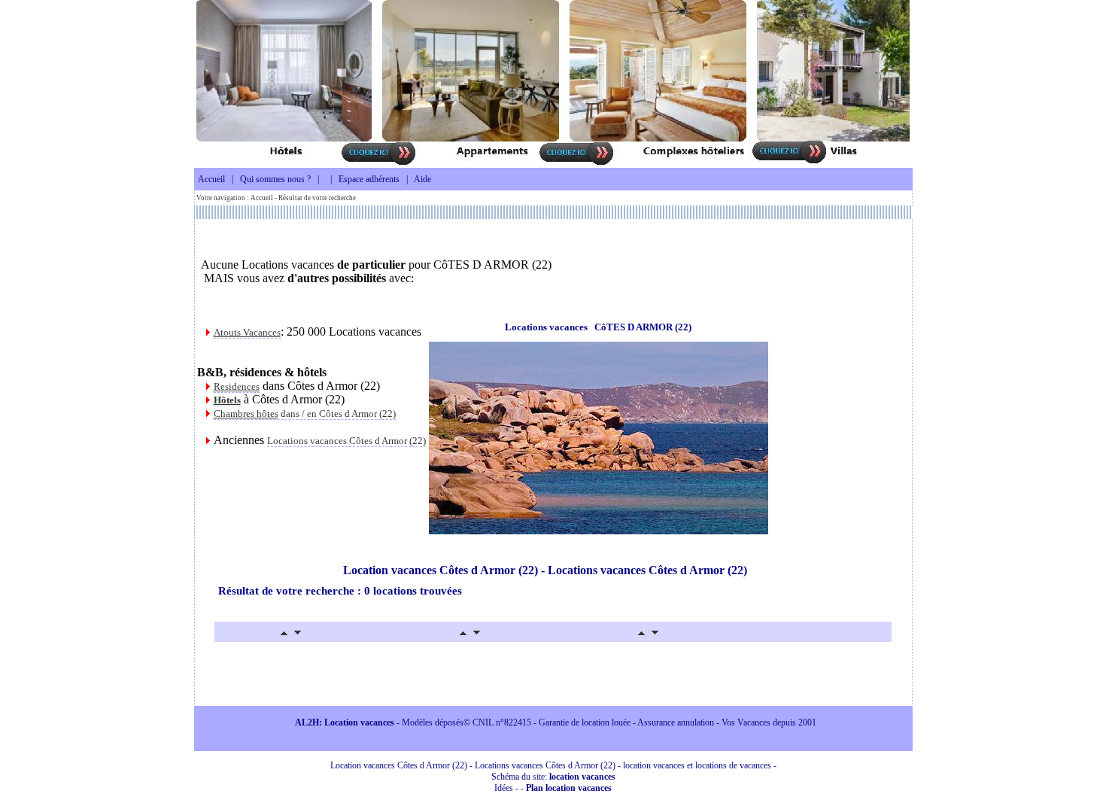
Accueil (211, 179)
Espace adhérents (369, 179)
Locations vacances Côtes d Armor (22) (346, 440)
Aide (422, 179)
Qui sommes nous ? (275, 179)
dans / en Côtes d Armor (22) (305, 413)
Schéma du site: (553, 776)
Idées (503, 788)
